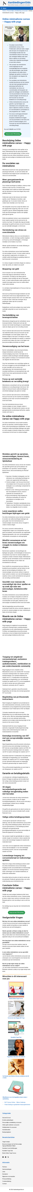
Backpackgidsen (6, 1132)
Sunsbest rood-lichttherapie (9, 1148)
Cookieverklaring (6, 1181)
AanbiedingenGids (19, 2)
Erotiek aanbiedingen (7, 1120)
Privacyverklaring (6, 1179)
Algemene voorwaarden (8, 1176)
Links (3, 1171)
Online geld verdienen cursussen (10, 1125)
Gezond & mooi (6, 1117)
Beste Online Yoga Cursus (9, 1153)
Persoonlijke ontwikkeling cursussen (17, 11)
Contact (4, 1183)
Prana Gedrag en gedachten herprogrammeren (17, 1104)
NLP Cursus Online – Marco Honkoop (14, 1102)
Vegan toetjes (6, 1141)
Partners (4, 1167)
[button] (31, 8)
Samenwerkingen (6, 1169)
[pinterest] (5, 1157)
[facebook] (3, 1157)
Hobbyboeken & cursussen (9, 1127)
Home (4, 11)
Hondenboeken (6, 1129)
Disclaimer (5, 1174)
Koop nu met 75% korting (13, 134)
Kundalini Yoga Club (7, 1150)
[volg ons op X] (8, 1157)
